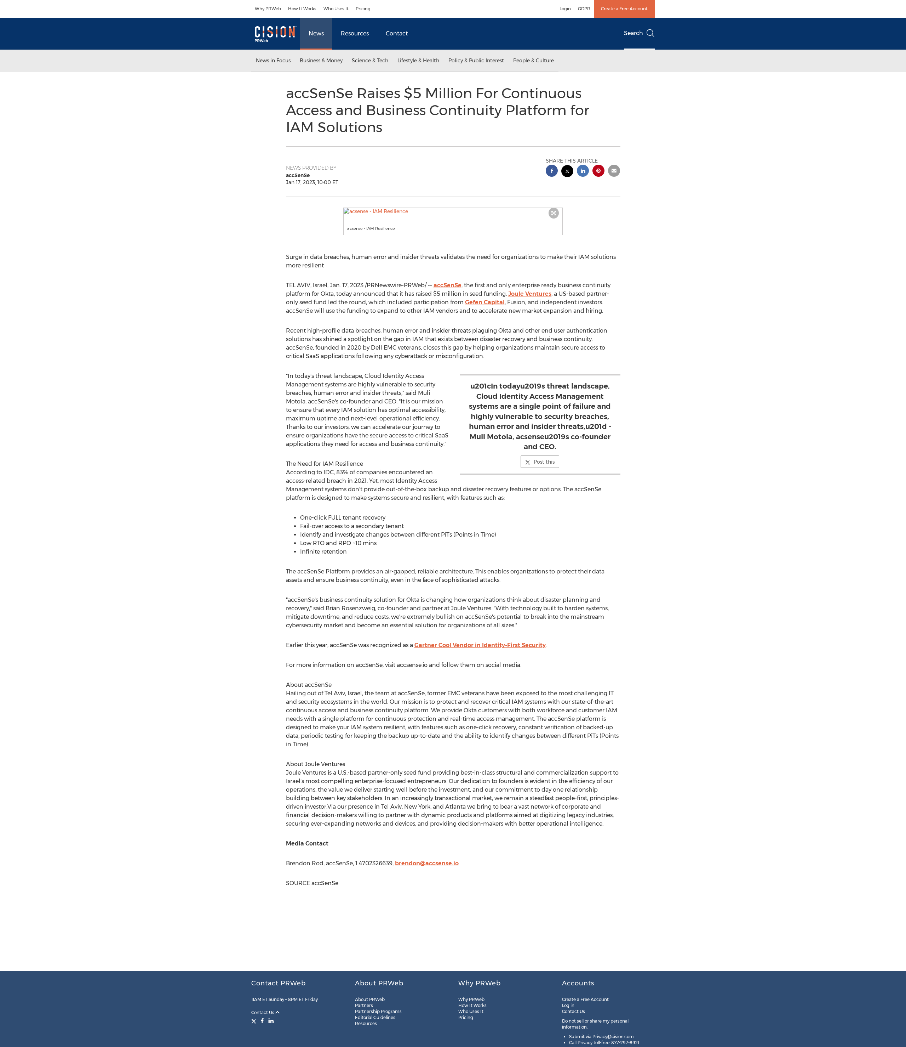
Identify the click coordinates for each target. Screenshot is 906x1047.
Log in (568, 1005)
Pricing (363, 8)
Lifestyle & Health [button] (418, 60)
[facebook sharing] (552, 172)
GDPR (584, 8)
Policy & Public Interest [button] (476, 60)
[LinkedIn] (271, 1020)
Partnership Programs (378, 1011)
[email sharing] (614, 172)
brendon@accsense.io (427, 863)
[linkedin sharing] (583, 172)
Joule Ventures (529, 293)
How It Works (302, 8)
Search (633, 33)
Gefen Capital (485, 302)
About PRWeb (370, 999)
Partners (364, 1005)
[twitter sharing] (567, 172)
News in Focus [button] (273, 60)
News (316, 33)
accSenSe (447, 285)
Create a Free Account (624, 8)
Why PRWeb (268, 8)
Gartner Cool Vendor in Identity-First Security (480, 645)
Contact (397, 33)
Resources (355, 33)
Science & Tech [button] (370, 60)
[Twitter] (254, 1020)
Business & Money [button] (321, 60)
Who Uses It (336, 8)
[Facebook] (262, 1020)
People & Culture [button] (533, 60)
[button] (453, 211)
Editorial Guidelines (375, 1017)
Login (565, 8)
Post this (544, 462)
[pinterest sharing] (598, 172)
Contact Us (263, 1012)
